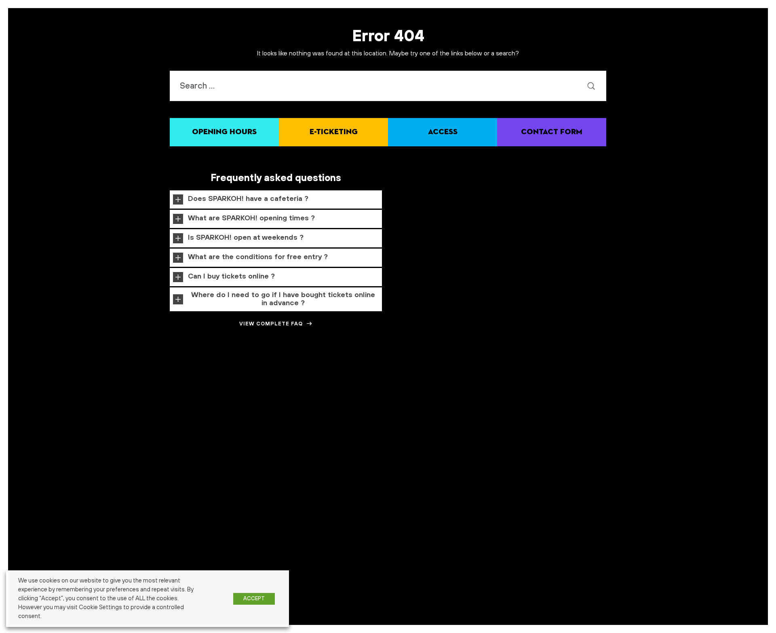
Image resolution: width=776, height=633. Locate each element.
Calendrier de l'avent (220, 370)
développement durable (362, 370)
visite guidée (363, 386)
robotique (145, 384)
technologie (329, 385)
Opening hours (224, 132)
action (50, 370)
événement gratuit (631, 386)
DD (325, 370)
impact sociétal (617, 370)
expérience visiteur (432, 370)
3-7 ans (17, 370)
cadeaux (191, 370)
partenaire (689, 370)
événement (547, 384)
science (175, 385)
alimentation (94, 370)
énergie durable (481, 386)
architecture (170, 370)
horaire (592, 370)
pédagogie (750, 370)
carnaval (250, 370)
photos (706, 370)
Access (443, 132)
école (454, 385)
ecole (405, 370)
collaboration (272, 370)
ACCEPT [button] (254, 598)
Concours (304, 369)
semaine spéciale (220, 384)
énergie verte (510, 386)
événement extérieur (593, 386)
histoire (574, 370)
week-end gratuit (392, 386)
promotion (724, 370)
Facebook (460, 370)
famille (487, 368)
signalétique (278, 386)
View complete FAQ (271, 324)
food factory (516, 370)
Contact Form (551, 132)
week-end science (427, 386)
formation (546, 369)
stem (299, 385)
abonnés (34, 370)
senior (259, 386)
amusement (119, 370)
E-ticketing (334, 132)
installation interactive (655, 370)
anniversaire (144, 370)
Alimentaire (68, 370)
